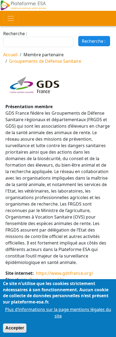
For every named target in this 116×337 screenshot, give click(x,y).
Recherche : (15, 34)
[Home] (58, 5)
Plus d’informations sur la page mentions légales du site (58, 312)
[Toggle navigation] (10, 18)
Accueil (10, 55)
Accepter (14, 328)
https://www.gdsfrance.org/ (64, 273)
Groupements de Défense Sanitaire (45, 61)
